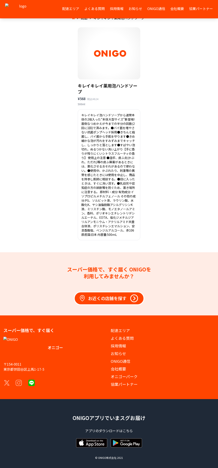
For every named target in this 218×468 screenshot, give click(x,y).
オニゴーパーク (124, 376)
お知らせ (135, 8)
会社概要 (177, 8)
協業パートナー (201, 8)
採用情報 (116, 8)
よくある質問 (94, 8)
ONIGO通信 (156, 8)
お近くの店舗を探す (107, 298)
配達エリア (70, 8)
